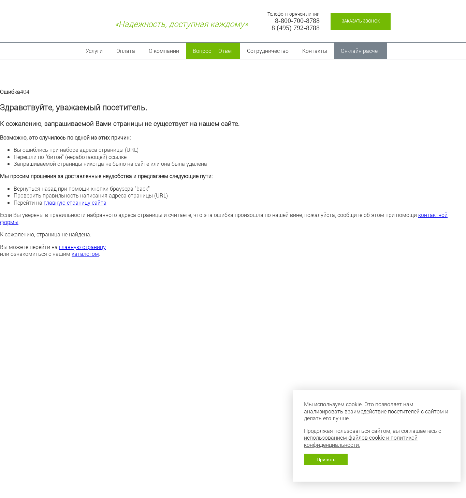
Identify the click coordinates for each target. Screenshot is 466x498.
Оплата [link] (125, 50)
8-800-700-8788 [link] (297, 20)
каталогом (85, 253)
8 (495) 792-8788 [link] (296, 27)
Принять (326, 459)
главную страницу (82, 246)
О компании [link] (164, 50)
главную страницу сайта (75, 202)
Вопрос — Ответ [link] (213, 50)
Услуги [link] (94, 50)
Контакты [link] (314, 50)
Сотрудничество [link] (268, 50)
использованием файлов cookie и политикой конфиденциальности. (361, 441)
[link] (361, 21)
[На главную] (84, 24)
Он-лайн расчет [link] (360, 50)
